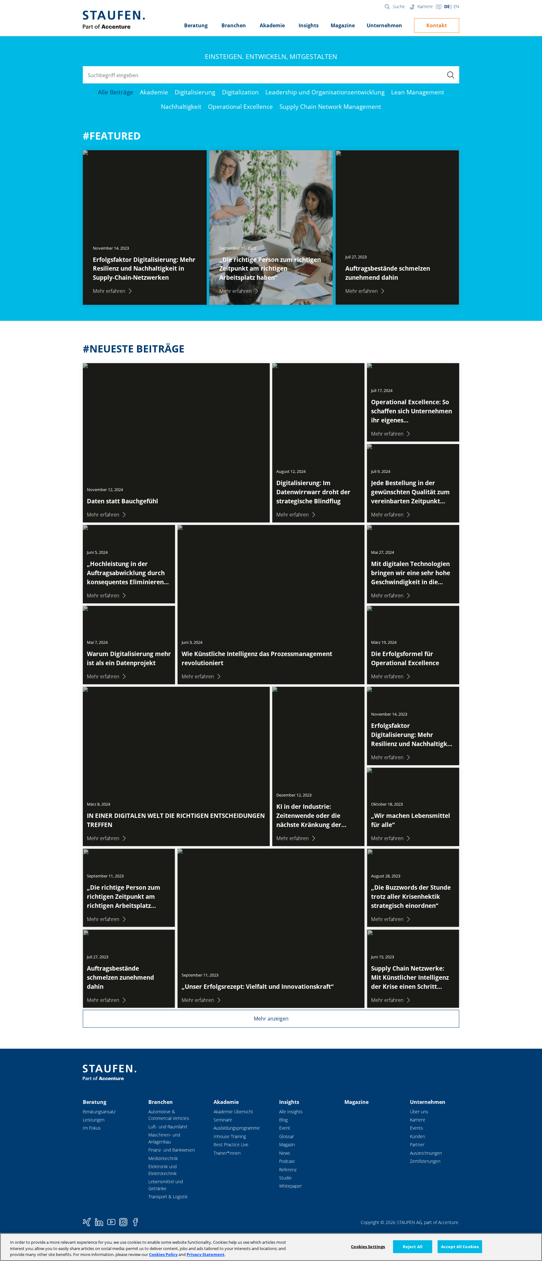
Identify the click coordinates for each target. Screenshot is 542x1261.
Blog (283, 1120)
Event (284, 1128)
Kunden (417, 1136)
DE (447, 6)
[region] (271, 1247)
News (284, 1153)
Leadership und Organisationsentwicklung (325, 92)
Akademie (272, 25)
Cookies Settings (368, 1246)
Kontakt (436, 25)
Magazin (287, 1144)
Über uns (419, 1112)
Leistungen (93, 1120)
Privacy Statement (206, 1254)
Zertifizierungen (425, 1161)
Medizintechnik (163, 1158)
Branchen (233, 25)
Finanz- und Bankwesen (171, 1150)
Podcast (287, 1161)
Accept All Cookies (460, 1246)
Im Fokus (92, 1128)
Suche (399, 6)
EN (456, 6)
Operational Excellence (240, 106)
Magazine (343, 25)
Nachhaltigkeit (181, 106)
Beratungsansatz (99, 1112)
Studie (285, 1178)
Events (416, 1128)
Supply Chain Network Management (330, 106)
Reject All (412, 1246)
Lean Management (417, 92)
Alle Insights (291, 1112)
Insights (309, 25)
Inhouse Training (230, 1136)
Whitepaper (290, 1186)
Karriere (425, 6)
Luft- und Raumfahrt (168, 1127)
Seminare (223, 1120)
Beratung (196, 25)
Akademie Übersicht (233, 1112)
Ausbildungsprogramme (237, 1128)
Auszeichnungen (426, 1153)
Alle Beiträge (115, 92)
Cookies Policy (163, 1254)
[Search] (450, 74)
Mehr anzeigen (271, 1018)
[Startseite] (114, 20)
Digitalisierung (195, 92)
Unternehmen (384, 25)
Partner (417, 1144)
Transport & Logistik (168, 1197)
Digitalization (240, 92)
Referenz (287, 1170)
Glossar (286, 1136)
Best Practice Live (231, 1144)
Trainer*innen (227, 1153)
